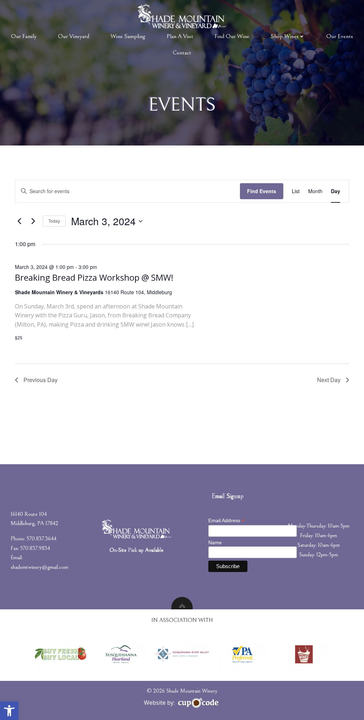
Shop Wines (285, 36)
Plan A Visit (180, 36)
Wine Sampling (128, 36)
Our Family (24, 36)
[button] (9, 711)
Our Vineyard (73, 36)
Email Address (226, 520)
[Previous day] (19, 221)
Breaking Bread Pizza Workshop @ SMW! (94, 277)
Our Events (339, 36)
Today (54, 221)
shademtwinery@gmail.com (39, 567)
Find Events (261, 191)
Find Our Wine (232, 36)
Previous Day (40, 380)
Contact (182, 52)
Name (215, 542)
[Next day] (33, 221)
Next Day (329, 380)
